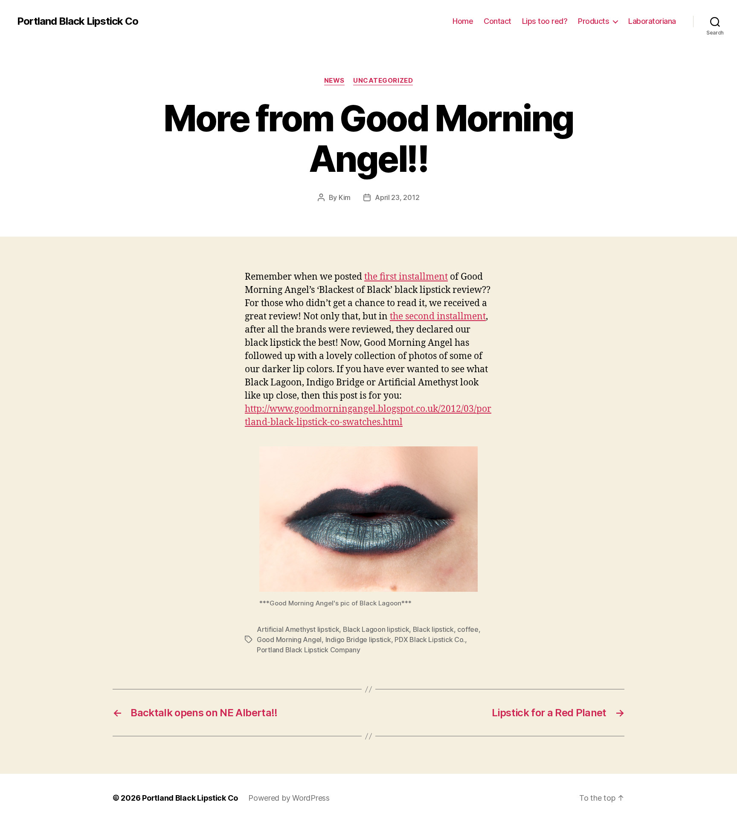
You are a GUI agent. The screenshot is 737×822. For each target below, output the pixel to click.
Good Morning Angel (289, 639)
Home (463, 21)
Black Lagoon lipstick (376, 629)
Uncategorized (383, 80)
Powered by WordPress (289, 797)
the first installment (406, 277)
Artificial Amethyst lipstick (298, 629)
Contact (497, 21)
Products (593, 21)
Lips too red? (545, 21)
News (334, 80)
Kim (345, 197)
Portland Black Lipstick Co (77, 21)
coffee (467, 629)
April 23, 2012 (397, 197)
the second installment (438, 316)
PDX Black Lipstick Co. (430, 639)
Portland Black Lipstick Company (308, 649)
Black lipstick (433, 629)
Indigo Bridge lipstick (358, 639)
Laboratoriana (652, 21)
